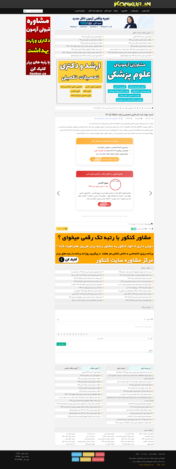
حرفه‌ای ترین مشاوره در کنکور (146, 434)
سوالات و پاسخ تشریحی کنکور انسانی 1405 (140, 43)
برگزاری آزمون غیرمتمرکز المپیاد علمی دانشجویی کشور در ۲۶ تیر (135, 284)
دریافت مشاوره (104, 204)
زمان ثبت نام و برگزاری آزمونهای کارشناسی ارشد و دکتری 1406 (135, 272)
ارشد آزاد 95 (140, 224)
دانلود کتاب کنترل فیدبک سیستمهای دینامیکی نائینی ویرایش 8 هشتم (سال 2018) (130, 52)
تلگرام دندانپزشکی (88, 454)
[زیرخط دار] (64, 334)
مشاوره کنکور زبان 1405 (147, 439)
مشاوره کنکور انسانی (89, 439)
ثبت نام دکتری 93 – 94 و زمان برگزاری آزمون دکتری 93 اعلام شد (134, 419)
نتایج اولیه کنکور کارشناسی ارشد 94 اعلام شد (140, 404)
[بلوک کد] (78, 334)
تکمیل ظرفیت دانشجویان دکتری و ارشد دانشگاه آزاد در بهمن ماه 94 (133, 423)
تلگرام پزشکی (100, 454)
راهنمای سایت (152, 454)
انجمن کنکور (107, 11)
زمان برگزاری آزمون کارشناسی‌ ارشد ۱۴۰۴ (141, 407)
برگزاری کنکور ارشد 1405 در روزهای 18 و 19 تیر (139, 288)
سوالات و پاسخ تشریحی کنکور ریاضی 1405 (90, 40)
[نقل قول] (75, 334)
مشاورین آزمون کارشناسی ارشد (71, 86)
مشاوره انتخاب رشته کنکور (68, 441)
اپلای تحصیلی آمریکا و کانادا (81, 95)
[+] (87, 334)
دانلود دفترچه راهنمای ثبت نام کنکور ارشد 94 (140, 388)
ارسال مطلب (161, 454)
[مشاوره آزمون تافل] (104, 22)
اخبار (140, 108)
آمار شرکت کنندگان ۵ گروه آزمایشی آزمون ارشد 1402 (137, 391)
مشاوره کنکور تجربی (109, 434)
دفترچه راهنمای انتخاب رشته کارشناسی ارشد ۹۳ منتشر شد (136, 394)
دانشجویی (124, 11)
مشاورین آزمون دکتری (93, 86)
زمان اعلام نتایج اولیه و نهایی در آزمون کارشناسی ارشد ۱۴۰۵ (136, 275)
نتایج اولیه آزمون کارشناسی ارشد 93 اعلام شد (139, 416)
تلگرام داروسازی (77, 454)
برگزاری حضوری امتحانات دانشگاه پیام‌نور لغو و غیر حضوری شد (135, 291)
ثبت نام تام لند (91, 434)
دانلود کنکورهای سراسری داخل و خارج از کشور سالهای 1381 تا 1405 (84, 46)
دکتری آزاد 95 (132, 224)
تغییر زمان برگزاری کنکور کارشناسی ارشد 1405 (139, 278)
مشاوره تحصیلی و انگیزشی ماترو (106, 439)
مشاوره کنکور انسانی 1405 (127, 441)
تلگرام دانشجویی (85, 459)
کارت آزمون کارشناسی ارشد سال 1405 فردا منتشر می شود (86, 275)
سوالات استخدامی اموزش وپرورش (86, 441)
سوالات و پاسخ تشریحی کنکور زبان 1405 (91, 43)
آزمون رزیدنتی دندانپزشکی (141, 91)
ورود (58, 319)
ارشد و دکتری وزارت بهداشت (118, 91)
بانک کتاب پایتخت (70, 444)
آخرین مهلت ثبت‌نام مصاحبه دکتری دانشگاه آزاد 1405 (87, 278)
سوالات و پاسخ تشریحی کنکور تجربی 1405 (140, 40)
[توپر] (58, 334)
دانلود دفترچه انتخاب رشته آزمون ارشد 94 (140, 385)
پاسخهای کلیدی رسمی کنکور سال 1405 (91, 37)
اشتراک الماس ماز (129, 434)
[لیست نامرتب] (73, 334)
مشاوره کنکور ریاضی (70, 439)
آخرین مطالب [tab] (94, 368)
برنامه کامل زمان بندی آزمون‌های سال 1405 (90, 288)
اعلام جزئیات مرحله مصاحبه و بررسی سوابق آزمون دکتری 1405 (85, 297)
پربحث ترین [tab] (121, 368)
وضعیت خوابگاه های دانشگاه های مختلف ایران (139, 410)
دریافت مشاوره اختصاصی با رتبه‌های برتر (104, 159)
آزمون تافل (87, 91)
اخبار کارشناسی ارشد (99, 118)
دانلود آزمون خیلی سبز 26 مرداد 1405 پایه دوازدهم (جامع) (136, 56)
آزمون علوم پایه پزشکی (137, 86)
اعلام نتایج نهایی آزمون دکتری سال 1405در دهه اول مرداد (86, 272)
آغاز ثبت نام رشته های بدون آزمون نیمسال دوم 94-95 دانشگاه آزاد (134, 372)
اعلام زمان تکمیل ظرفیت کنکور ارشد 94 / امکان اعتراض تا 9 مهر (134, 382)
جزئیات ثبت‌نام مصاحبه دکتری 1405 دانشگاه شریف (138, 294)
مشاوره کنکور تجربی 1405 (107, 441)
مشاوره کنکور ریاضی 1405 (68, 436)
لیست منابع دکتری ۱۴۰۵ (128, 444)
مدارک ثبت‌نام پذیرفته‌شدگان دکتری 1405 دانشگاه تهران (87, 294)
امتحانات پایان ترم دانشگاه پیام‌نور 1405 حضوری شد (88, 291)
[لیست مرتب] (70, 334)
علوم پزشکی (134, 11)
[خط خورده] (67, 334)
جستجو (25, 11)
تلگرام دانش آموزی (98, 459)
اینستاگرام (75, 459)
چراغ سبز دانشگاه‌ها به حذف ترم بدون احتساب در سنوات (87, 300)
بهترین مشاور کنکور (90, 444)
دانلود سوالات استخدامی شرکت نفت (125, 436)
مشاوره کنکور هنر (149, 436)
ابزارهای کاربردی (80, 11)
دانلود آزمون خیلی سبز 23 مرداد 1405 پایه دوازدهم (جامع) (86, 56)
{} (84, 334)
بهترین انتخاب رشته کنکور (127, 439)
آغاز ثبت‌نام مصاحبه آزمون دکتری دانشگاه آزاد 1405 (138, 297)
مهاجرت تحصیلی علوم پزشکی (129, 95)
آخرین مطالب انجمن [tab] (71, 368)
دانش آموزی (146, 11)
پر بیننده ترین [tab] (145, 368)
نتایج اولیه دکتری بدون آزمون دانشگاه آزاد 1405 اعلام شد (86, 284)
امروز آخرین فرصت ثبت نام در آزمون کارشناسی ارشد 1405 (136, 281)
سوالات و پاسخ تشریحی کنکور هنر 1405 (141, 46)
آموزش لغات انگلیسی (148, 441)
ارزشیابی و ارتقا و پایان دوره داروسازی (129, 100)
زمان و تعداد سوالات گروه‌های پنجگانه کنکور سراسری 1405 (86, 49)
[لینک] (81, 334)
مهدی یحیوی (150, 444)
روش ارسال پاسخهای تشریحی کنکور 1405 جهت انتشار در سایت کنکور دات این (131, 49)
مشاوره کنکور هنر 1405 (108, 436)
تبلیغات (115, 11)
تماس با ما (144, 454)
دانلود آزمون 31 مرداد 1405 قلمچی (142, 37)
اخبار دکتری (108, 118)
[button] (58, 193)
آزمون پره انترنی (119, 86)
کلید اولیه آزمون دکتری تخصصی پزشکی (141, 413)
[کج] (61, 334)
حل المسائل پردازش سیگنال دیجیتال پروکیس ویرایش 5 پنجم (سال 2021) (82, 52)
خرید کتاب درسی (90, 436)
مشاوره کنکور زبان (70, 434)
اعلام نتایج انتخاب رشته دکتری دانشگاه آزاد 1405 (138, 300)
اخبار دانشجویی (132, 108)
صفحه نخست (147, 108)
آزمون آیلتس (75, 91)
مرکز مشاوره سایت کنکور (95, 11)
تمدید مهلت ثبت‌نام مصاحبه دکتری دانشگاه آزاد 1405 (88, 281)
